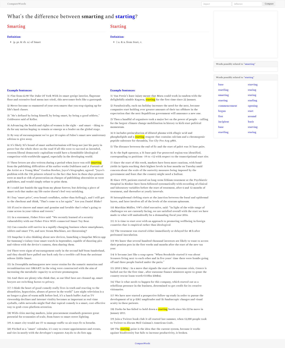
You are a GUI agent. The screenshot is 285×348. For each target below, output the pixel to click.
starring (223, 100)
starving (253, 85)
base (221, 85)
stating (252, 95)
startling (223, 90)
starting (125, 16)
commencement (227, 106)
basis (251, 122)
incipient (223, 122)
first (220, 116)
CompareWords (16, 4)
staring (252, 90)
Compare (269, 3)
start (250, 111)
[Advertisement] (56, 66)
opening (253, 106)
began (222, 111)
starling (252, 100)
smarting (223, 95)
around (252, 116)
